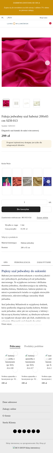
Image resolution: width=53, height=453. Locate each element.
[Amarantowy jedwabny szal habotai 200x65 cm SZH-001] (6, 181)
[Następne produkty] (47, 358)
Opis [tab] (6, 262)
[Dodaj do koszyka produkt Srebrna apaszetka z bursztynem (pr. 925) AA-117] (35, 369)
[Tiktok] (29, 431)
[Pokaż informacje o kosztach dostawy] (29, 229)
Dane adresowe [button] (10, 402)
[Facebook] (15, 431)
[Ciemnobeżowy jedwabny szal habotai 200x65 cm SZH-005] (37, 181)
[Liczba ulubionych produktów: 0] (43, 23)
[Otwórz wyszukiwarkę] (37, 23)
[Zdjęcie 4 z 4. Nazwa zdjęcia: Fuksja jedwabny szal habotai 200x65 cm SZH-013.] (36, 103)
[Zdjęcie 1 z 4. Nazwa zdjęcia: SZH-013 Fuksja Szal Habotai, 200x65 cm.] (6, 103)
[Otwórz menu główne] (3, 23)
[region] (26, 182)
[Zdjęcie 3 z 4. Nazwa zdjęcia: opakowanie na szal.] (26, 103)
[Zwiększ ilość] (45, 202)
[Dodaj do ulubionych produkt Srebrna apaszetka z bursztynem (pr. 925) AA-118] (15, 354)
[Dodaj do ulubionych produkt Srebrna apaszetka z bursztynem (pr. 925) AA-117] (36, 354)
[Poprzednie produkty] (6, 358)
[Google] (33, 431)
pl (3, 18)
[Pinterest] (38, 431)
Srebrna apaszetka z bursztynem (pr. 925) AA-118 (10, 377)
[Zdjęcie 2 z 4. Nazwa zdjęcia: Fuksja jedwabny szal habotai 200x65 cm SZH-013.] (16, 103)
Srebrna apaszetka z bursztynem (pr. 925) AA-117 (30, 377)
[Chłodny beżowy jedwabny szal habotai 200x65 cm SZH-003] (27, 181)
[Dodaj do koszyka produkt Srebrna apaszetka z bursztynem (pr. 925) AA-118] (15, 369)
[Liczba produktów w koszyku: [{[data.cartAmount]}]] (48, 23)
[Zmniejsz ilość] (4, 202)
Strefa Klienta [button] (9, 422)
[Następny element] (48, 181)
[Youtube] (24, 431)
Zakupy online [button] (9, 409)
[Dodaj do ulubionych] (46, 209)
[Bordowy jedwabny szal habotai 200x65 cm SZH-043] (16, 181)
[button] (47, 62)
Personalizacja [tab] (22, 262)
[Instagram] (19, 431)
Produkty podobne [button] (33, 346)
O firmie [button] (7, 415)
